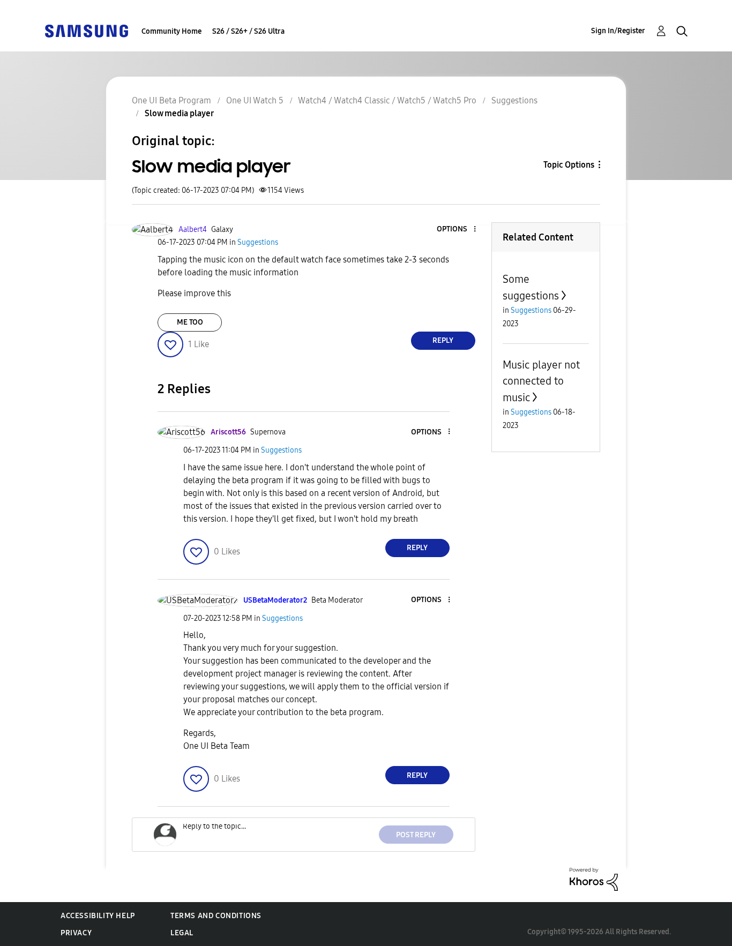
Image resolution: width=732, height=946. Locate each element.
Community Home (171, 31)
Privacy (76, 932)
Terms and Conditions (216, 915)
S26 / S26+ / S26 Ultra (248, 31)
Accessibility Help (98, 915)
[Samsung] (86, 30)
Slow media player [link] (179, 113)
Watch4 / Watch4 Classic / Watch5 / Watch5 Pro (387, 100)
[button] (456, 229)
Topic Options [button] (568, 165)
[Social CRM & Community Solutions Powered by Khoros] (594, 879)
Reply (442, 340)
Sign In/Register (618, 30)
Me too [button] (190, 322)
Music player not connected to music (541, 381)
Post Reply (416, 834)
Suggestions (514, 100)
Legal (181, 932)
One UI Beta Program (171, 100)
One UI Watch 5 (254, 100)
